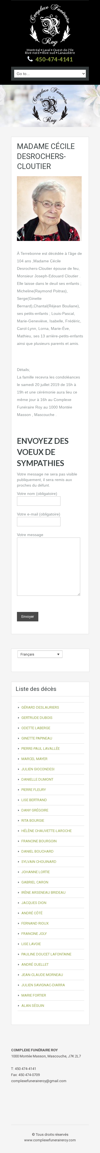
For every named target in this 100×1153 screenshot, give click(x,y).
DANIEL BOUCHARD (37, 851)
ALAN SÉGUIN (32, 1005)
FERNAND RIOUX (35, 923)
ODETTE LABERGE (35, 728)
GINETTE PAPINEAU (36, 738)
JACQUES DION (33, 903)
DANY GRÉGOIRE (34, 810)
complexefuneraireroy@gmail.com (38, 1081)
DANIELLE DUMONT (37, 779)
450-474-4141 (54, 59)
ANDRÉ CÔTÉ (31, 913)
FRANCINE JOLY (34, 934)
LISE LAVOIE (31, 944)
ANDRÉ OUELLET (35, 964)
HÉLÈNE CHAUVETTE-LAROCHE (46, 831)
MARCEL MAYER (34, 759)
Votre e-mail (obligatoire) (38, 514)
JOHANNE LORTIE (35, 872)
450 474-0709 (29, 1075)
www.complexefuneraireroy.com (50, 1140)
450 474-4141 (25, 1069)
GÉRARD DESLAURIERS (40, 707)
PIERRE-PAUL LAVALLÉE (40, 748)
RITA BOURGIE (32, 820)
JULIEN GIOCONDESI (37, 769)
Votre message (30, 534)
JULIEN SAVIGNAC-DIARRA (43, 985)
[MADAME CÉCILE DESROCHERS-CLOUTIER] (49, 208)
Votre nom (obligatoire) (37, 493)
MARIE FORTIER (33, 995)
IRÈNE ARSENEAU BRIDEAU (43, 892)
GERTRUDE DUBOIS (36, 718)
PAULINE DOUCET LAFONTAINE (46, 954)
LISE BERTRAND (34, 800)
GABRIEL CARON (34, 882)
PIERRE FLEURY (33, 790)
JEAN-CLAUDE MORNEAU (42, 975)
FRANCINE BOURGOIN (39, 841)
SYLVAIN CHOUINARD (38, 862)
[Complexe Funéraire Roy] (50, 28)
